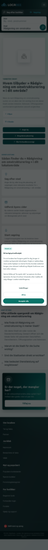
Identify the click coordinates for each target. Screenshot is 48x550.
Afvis (24, 295)
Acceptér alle (24, 301)
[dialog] (24, 275)
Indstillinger (23, 288)
